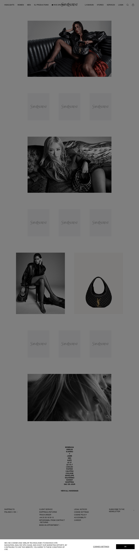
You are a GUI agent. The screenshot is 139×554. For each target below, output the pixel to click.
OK (125, 547)
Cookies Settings (101, 547)
